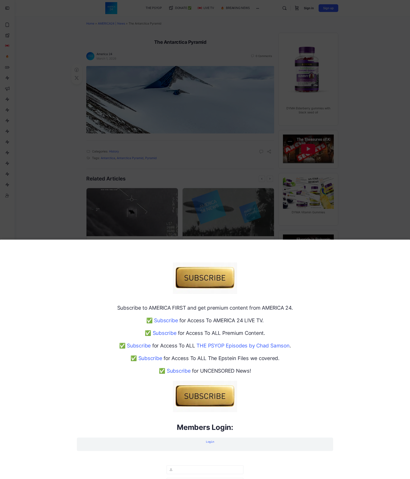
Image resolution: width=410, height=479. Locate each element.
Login (210, 442)
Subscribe (166, 320)
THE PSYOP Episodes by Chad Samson (242, 346)
